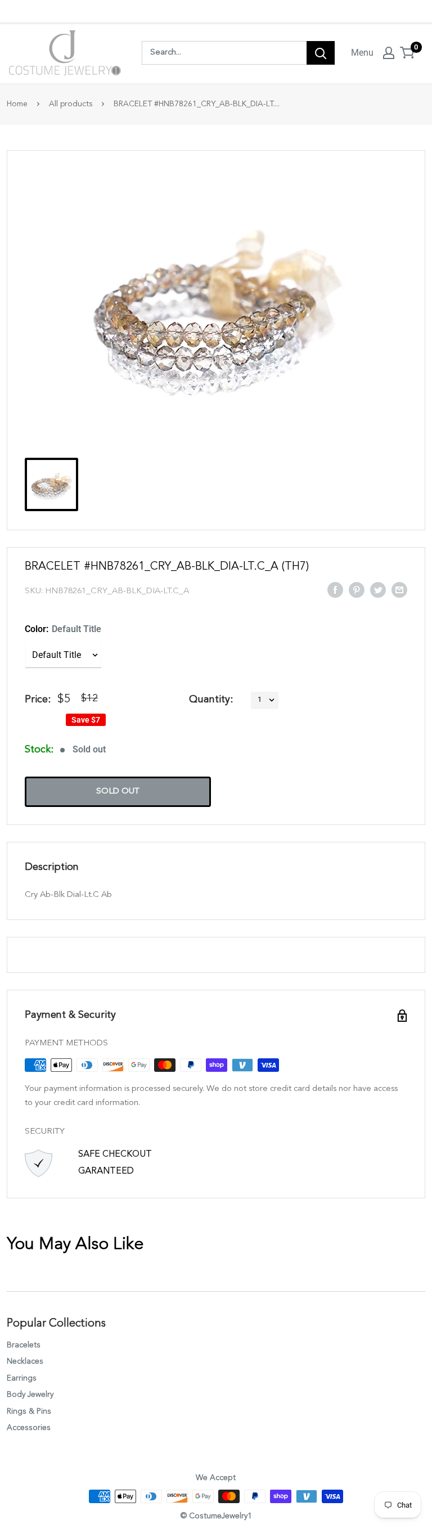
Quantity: (211, 699)
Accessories (29, 1428)
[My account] (388, 53)
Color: (63, 629)
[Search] (321, 53)
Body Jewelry (30, 1395)
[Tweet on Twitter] (378, 589)
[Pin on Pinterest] (356, 589)
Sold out (118, 791)
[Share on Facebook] (335, 589)
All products (70, 104)
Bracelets (23, 1345)
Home (17, 104)
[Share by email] (399, 589)
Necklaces (25, 1361)
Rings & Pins (29, 1411)
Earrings (22, 1378)
